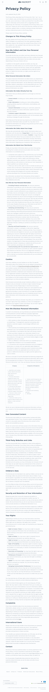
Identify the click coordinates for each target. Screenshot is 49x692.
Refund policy (26, 687)
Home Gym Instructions (29, 671)
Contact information (42, 687)
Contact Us (13, 671)
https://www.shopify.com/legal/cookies (28, 266)
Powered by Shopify (19, 687)
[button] (2, 2)
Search (8, 671)
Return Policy (39, 671)
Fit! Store (12, 687)
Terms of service (33, 687)
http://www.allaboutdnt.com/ (20, 305)
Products (20, 671)
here (20, 619)
